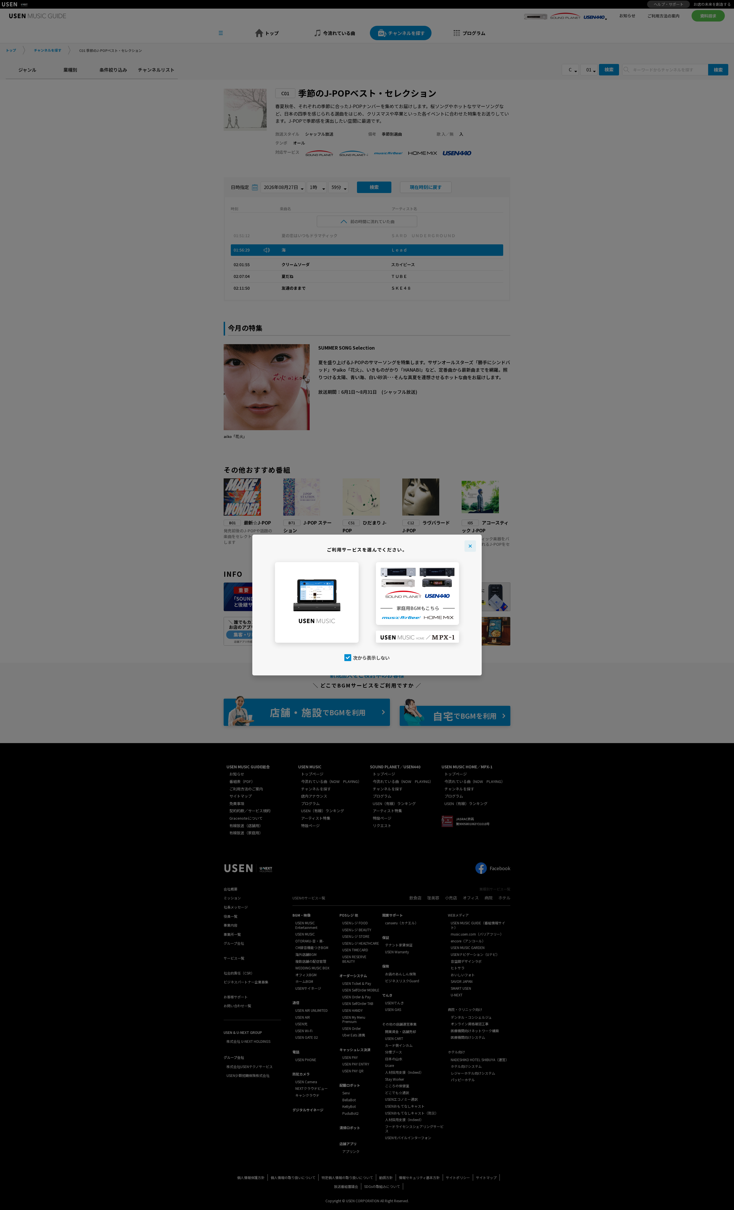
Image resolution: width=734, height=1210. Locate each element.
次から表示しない (371, 657)
